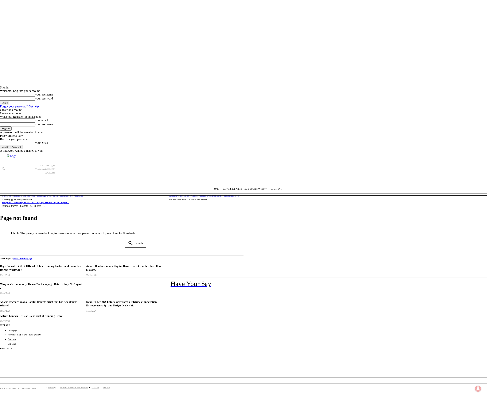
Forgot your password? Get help (19, 106)
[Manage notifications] (478, 389)
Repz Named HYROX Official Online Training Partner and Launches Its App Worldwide (42, 196)
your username (44, 94)
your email (41, 120)
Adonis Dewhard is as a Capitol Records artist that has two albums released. (204, 196)
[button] (3, 168)
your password (44, 98)
